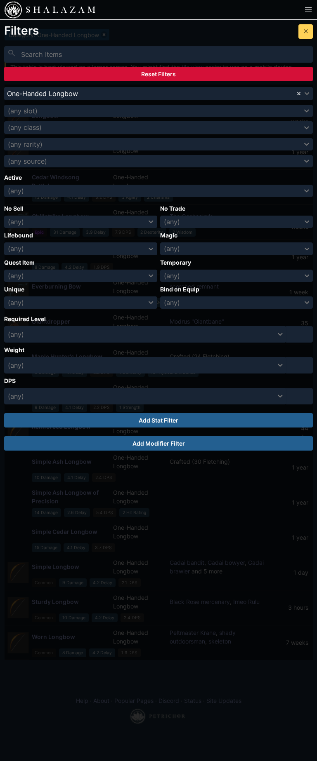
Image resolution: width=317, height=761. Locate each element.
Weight (14, 349)
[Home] (13, 10)
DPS (10, 380)
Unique (14, 289)
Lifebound (18, 235)
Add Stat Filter (158, 420)
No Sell (14, 208)
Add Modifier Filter (158, 443)
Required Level (25, 318)
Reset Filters (158, 74)
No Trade (172, 208)
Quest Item (19, 262)
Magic (168, 235)
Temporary (175, 262)
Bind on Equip (179, 289)
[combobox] (158, 93)
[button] (308, 9)
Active (13, 177)
